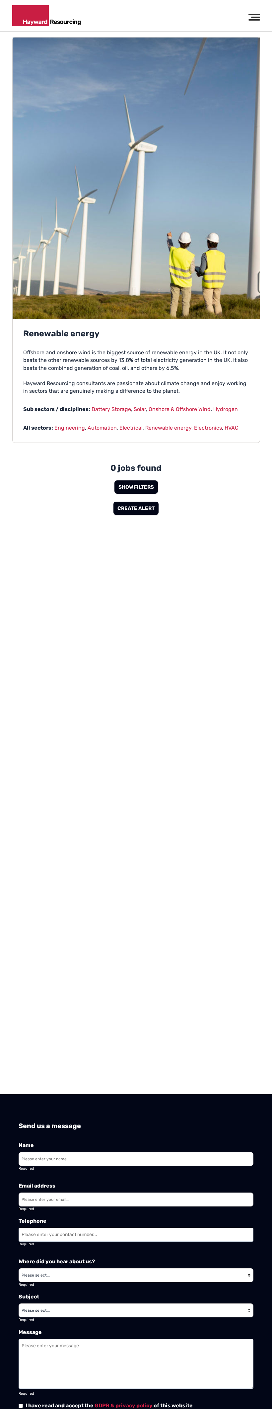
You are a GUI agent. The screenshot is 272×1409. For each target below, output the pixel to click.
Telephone (32, 1221)
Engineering (69, 428)
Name (26, 1145)
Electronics (208, 428)
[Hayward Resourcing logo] (46, 15)
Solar (140, 409)
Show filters (136, 487)
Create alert (136, 508)
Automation (102, 428)
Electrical (131, 428)
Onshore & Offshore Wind (180, 409)
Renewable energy (168, 428)
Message (30, 1332)
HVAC (231, 428)
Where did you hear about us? (57, 1261)
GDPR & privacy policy (124, 1405)
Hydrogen (225, 409)
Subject (29, 1296)
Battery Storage (111, 409)
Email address (37, 1186)
